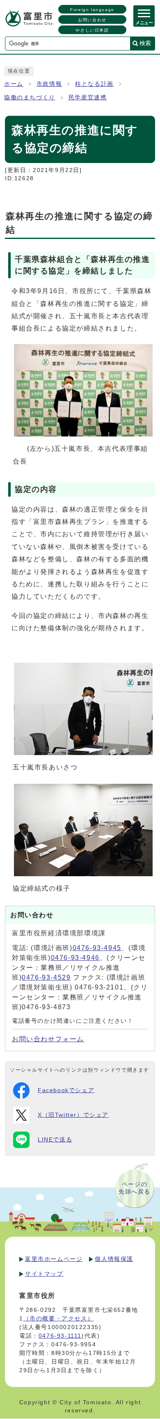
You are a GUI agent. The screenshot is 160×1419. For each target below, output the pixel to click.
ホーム (13, 84)
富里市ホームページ (53, 1259)
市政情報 (49, 84)
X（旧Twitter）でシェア (73, 1115)
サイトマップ (44, 1273)
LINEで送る (55, 1140)
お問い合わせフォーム (48, 1039)
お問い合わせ (92, 20)
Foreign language (92, 9)
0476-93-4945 (97, 947)
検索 (145, 43)
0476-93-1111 (60, 1335)
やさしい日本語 (92, 30)
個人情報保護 (114, 1259)
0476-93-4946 (75, 957)
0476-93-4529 (46, 977)
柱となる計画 (94, 84)
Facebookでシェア (66, 1090)
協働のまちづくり (29, 97)
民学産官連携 (88, 97)
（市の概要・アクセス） (58, 1318)
